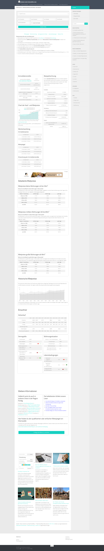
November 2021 (76, 69)
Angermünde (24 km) (33, 411)
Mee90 (75, 53)
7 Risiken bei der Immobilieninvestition (51, 4)
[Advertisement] (42, 65)
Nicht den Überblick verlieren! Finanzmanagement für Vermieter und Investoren (43, 466)
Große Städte (76, 13)
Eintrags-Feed (76, 100)
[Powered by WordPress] (20, 548)
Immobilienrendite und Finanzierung (35, 4)
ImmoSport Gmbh (77, 58)
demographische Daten (42, 34)
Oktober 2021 (76, 71)
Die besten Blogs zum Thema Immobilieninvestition (56, 410)
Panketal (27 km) (22, 414)
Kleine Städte (76, 18)
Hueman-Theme (29, 548)
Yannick (75, 55)
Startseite (18, 4)
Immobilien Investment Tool (23, 471)
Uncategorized (76, 88)
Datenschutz (67, 538)
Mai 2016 (75, 81)
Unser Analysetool (24, 4)
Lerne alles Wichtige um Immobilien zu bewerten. (55, 401)
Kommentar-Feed (77, 102)
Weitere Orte (60, 34)
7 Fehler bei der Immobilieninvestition (60, 466)
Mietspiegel (26, 34)
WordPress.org (76, 105)
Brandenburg (53, 38)
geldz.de (17, 539)
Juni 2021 (75, 79)
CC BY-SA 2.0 (51, 523)
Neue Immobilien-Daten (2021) (41, 500)
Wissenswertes (76, 90)
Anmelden (75, 97)
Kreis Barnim (41, 38)
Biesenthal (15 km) (33, 406)
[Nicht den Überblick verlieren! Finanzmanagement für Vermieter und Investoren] (43, 458)
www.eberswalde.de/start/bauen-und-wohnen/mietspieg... (33, 426)
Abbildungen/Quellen (69, 539)
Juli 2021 (75, 76)
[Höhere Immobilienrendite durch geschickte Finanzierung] (26, 493)
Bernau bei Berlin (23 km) (33, 408)
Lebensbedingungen (53, 34)
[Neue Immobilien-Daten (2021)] (43, 493)
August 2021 (76, 74)
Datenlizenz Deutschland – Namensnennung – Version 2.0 (28, 525)
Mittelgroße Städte (77, 16)
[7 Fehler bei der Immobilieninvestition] (61, 458)
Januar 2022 (76, 66)
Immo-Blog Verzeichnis (63, 4)
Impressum (67, 536)
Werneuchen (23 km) (33, 410)
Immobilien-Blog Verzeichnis (82, 53)
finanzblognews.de (19, 541)
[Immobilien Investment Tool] (26, 461)
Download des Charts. (22, 122)
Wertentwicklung (33, 34)
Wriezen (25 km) (28, 413)
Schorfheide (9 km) (28, 403)
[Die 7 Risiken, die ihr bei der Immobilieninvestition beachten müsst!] (61, 493)
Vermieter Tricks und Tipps (51, 406)
